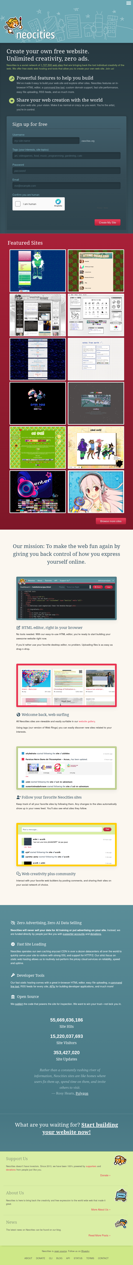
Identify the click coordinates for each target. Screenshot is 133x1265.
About (28, 1258)
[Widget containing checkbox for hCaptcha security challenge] (61, 203)
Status (78, 1258)
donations (95, 934)
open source (60, 1251)
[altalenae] (96, 315)
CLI (50, 1258)
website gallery (87, 721)
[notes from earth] (96, 359)
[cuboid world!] (96, 447)
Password (18, 164)
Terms (90, 1258)
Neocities (46, 1251)
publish (19, 1004)
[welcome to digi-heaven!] (96, 491)
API (68, 1258)
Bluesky (85, 1251)
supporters (91, 1166)
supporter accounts (74, 934)
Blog (59, 1258)
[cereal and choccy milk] (38, 359)
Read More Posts (98, 1235)
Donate (104, 1175)
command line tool (54, 87)
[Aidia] (96, 403)
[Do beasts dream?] (38, 447)
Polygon (82, 1093)
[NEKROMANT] (38, 403)
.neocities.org (87, 140)
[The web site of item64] (38, 270)
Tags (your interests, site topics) (30, 149)
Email (15, 179)
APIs (52, 986)
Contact (103, 1258)
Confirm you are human (25, 194)
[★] (38, 491)
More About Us (99, 1209)
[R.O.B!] (38, 315)
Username (18, 134)
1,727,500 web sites (52, 65)
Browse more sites (111, 521)
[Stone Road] (96, 270)
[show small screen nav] (128, 3)
